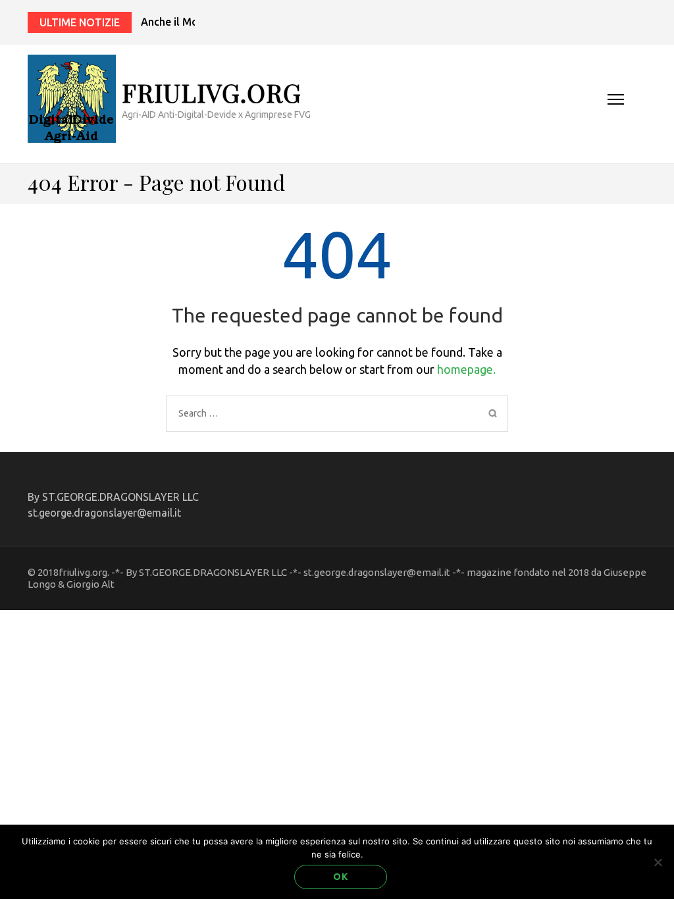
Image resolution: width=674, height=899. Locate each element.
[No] (657, 862)
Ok (340, 876)
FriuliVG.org (211, 92)
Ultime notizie (79, 22)
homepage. (466, 369)
